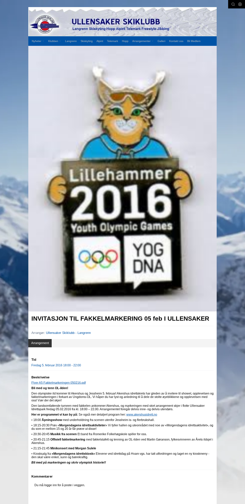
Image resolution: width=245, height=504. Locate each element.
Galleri (161, 41)
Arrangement (40, 343)
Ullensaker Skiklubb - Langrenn (68, 333)
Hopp (125, 41)
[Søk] (233, 4)
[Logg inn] (240, 4)
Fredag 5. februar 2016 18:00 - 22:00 (56, 365)
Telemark (112, 41)
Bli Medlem (194, 41)
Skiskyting (87, 41)
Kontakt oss (176, 41)
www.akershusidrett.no (141, 414)
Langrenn (71, 41)
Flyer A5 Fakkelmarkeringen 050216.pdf (58, 382)
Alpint (99, 41)
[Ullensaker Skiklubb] (122, 21)
